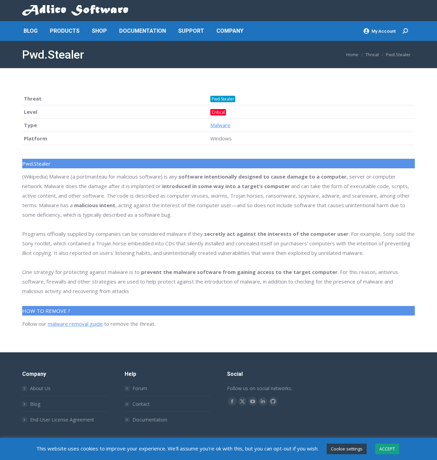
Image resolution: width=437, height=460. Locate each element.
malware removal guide (75, 323)
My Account (383, 31)
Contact (141, 404)
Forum (139, 388)
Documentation (149, 419)
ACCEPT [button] (387, 449)
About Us (40, 388)
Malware (220, 125)
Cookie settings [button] (347, 449)
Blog (35, 404)
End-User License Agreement (62, 419)
